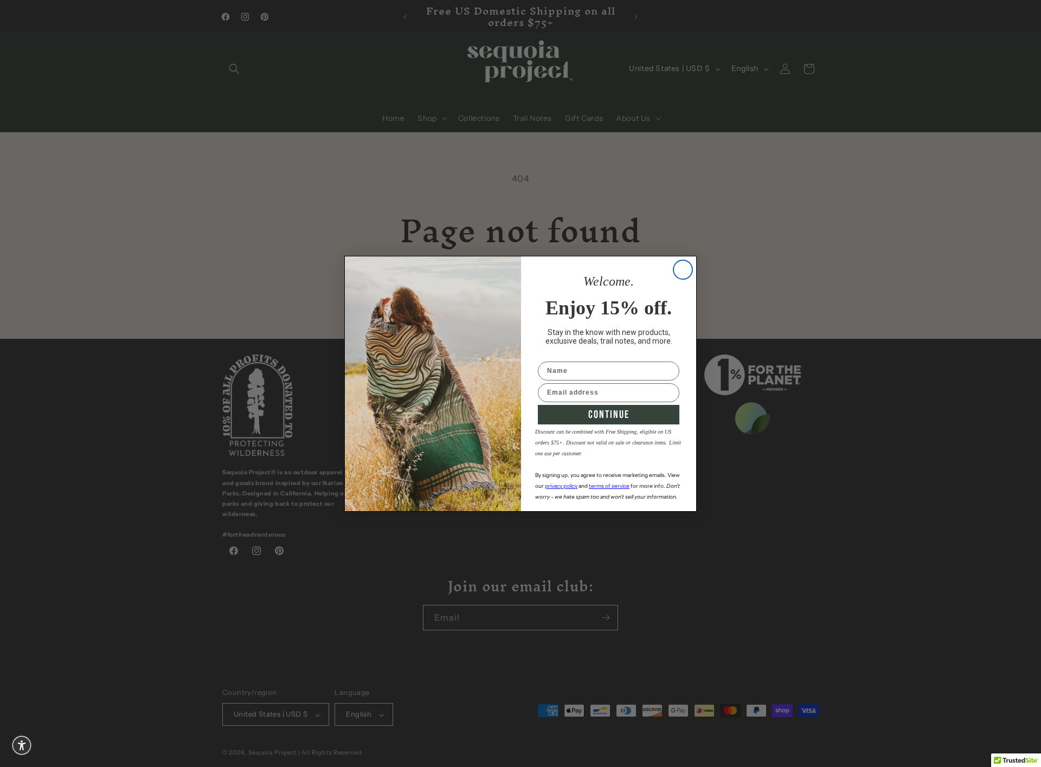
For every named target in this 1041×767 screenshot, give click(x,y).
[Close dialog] (682, 269)
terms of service (609, 485)
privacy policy (561, 485)
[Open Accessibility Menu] (22, 745)
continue (608, 414)
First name (557, 354)
